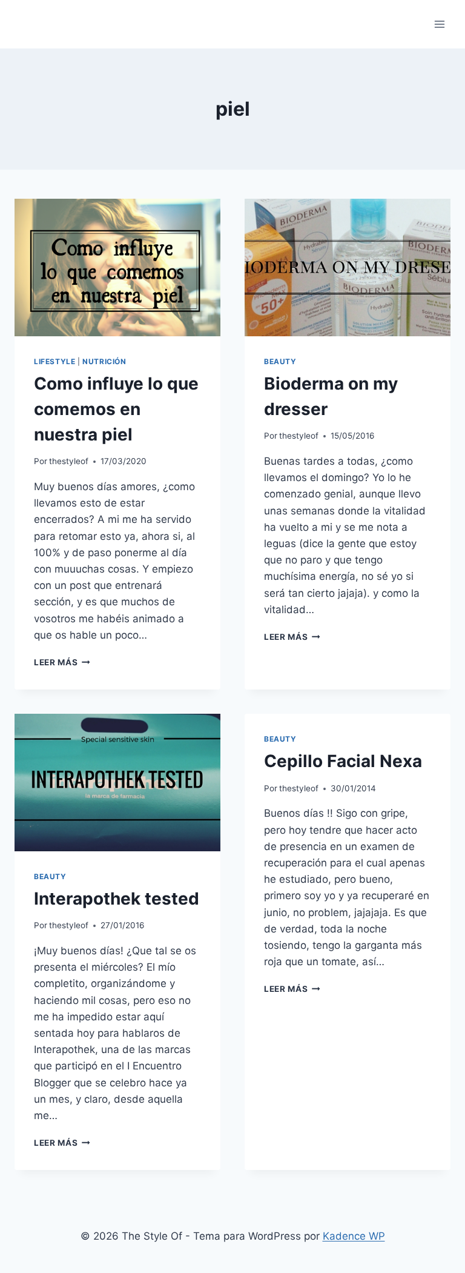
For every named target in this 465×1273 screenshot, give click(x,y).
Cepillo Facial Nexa (343, 761)
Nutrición (104, 361)
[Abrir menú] (439, 24)
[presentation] (117, 267)
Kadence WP (354, 1236)
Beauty (280, 361)
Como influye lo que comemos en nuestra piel (116, 409)
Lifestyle (54, 361)
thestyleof (68, 461)
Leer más (62, 662)
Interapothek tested (116, 898)
